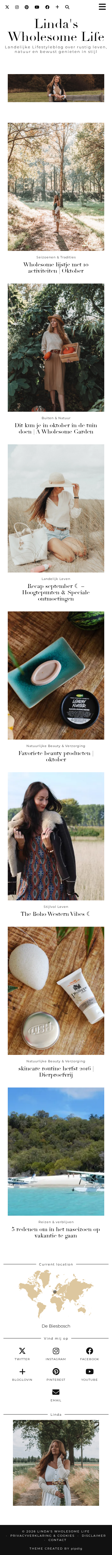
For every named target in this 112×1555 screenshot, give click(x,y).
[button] (104, 7)
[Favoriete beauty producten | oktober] (56, 675)
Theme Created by (56, 1548)
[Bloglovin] (57, 7)
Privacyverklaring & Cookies (42, 1536)
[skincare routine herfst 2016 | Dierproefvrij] (56, 991)
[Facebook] (47, 7)
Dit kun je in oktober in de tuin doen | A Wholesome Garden (56, 428)
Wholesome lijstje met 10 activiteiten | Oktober (55, 267)
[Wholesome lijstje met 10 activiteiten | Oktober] (56, 187)
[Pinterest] (27, 7)
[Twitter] (7, 7)
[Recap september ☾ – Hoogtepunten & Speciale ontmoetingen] (56, 508)
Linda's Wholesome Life (56, 30)
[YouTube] (37, 7)
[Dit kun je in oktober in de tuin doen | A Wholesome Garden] (56, 348)
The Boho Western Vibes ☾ (56, 914)
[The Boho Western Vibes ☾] (56, 836)
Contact (58, 1540)
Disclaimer (94, 1536)
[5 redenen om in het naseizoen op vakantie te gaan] (56, 1151)
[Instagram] (17, 7)
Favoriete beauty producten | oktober (55, 756)
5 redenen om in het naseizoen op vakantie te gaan (56, 1232)
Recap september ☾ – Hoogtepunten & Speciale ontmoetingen (56, 592)
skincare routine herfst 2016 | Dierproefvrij (56, 1071)
